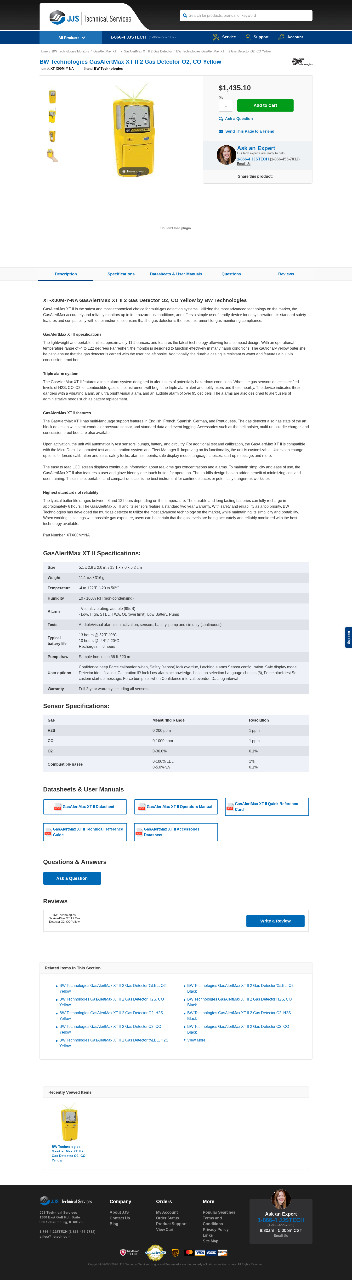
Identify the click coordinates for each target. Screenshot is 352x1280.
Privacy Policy (216, 1230)
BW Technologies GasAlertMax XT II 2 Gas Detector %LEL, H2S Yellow (113, 1043)
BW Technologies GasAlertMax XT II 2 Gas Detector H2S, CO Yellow (111, 1002)
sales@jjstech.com (55, 1236)
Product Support (171, 1224)
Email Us (243, 163)
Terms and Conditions (213, 1221)
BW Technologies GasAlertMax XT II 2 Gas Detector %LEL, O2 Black (240, 988)
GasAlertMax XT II (106, 51)
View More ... (198, 1040)
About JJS (119, 1212)
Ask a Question (239, 119)
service (229, 37)
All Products (68, 38)
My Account (167, 1212)
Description (66, 274)
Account (295, 37)
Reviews (286, 274)
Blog (114, 1224)
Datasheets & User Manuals (176, 274)
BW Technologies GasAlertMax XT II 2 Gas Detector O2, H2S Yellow (111, 1016)
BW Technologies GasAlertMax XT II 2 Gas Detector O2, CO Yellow (64, 918)
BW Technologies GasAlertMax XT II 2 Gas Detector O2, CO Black (238, 1029)
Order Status (167, 1218)
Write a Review (275, 921)
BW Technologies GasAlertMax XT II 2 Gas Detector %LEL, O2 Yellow (112, 988)
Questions (231, 274)
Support (261, 37)
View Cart (164, 1230)
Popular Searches (219, 1212)
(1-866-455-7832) (162, 37)
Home (44, 51)
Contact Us (120, 1218)
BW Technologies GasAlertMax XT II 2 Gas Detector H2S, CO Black (239, 1002)
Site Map (210, 1241)
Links (208, 1235)
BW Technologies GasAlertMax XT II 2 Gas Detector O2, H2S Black (239, 1016)
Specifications (121, 274)
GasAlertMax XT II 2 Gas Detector (148, 51)
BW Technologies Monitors (70, 51)
